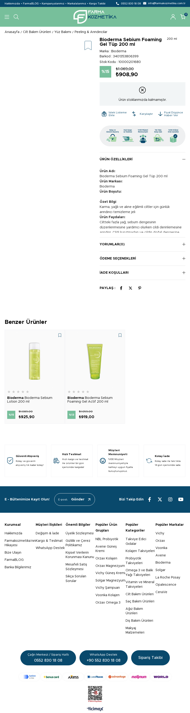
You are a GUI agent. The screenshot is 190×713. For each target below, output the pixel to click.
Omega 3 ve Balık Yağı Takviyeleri (139, 573)
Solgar (160, 570)
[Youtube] (180, 499)
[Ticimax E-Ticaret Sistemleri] (95, 709)
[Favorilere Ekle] (88, 46)
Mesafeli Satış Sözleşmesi (76, 567)
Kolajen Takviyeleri (140, 551)
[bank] (95, 677)
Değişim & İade (47, 533)
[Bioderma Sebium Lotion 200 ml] (34, 360)
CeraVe (161, 592)
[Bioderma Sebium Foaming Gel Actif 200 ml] (95, 360)
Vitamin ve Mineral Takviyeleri (140, 584)
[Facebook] (149, 499)
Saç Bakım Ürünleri (140, 601)
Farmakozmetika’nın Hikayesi (20, 543)
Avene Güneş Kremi (106, 549)
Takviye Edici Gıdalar (136, 541)
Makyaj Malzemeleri (135, 630)
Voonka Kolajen (107, 595)
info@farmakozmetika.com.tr (166, 3)
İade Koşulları (114, 272)
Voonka (161, 548)
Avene (160, 555)
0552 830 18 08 (131, 3)
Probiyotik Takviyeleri (134, 561)
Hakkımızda (12, 3)
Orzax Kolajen (106, 558)
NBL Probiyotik (106, 539)
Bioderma (163, 562)
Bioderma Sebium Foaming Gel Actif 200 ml (90, 399)
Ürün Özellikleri (116, 159)
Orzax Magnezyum (110, 566)
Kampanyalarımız (53, 3)
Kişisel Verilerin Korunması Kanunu (80, 555)
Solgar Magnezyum (110, 580)
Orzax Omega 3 (107, 602)
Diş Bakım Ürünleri (139, 620)
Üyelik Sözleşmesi (80, 533)
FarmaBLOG (31, 3)
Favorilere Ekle (59, 335)
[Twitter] (160, 499)
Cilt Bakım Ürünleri (140, 594)
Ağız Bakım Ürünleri (134, 611)
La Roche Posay (167, 577)
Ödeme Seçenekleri (118, 258)
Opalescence (165, 584)
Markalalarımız (76, 3)
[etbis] (95, 694)
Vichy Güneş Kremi (110, 573)
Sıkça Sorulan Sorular (76, 579)
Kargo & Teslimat (49, 540)
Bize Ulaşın (13, 552)
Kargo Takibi (97, 3)
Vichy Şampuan (107, 587)
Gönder (78, 499)
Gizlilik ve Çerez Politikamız (78, 543)
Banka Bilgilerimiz (18, 567)
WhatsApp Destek (50, 548)
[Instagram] (170, 499)
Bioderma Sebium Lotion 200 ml (29, 399)
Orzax (160, 540)
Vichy (159, 533)
